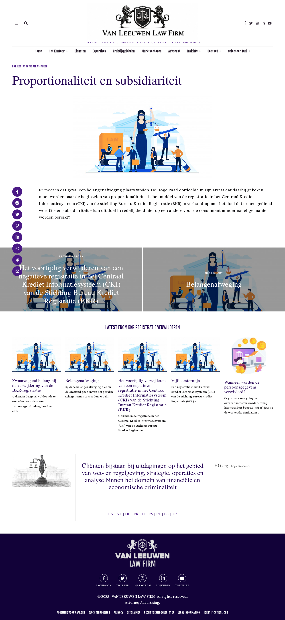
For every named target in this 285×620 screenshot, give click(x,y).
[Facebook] (245, 23)
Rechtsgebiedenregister (159, 612)
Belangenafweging (82, 380)
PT (158, 513)
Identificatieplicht (216, 612)
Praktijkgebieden (124, 51)
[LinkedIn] (263, 23)
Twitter (122, 585)
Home (38, 51)
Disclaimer (133, 612)
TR (174, 513)
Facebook (104, 585)
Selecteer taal (237, 51)
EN (111, 513)
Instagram (142, 585)
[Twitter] (251, 23)
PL (166, 513)
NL (119, 513)
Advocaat (174, 51)
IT (143, 513)
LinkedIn (163, 585)
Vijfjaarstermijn (185, 380)
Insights (192, 51)
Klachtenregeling (99, 612)
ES (151, 513)
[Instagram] (257, 23)
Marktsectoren (151, 51)
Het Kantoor (57, 51)
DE (127, 513)
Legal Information (189, 612)
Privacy (118, 612)
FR (136, 513)
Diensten (80, 51)
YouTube (182, 585)
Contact (213, 51)
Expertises (99, 51)
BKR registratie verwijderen (30, 66)
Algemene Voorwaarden (71, 612)
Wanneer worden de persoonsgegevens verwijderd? (242, 387)
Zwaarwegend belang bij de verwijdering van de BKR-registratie (34, 385)
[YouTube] (270, 23)
